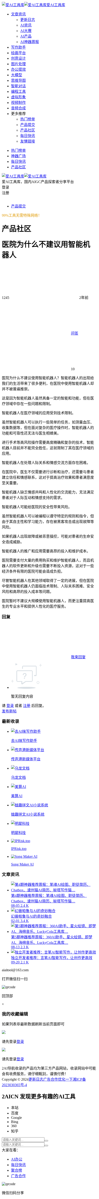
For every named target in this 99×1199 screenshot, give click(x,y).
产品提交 (27, 125)
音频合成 (18, 108)
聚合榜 (16, 1170)
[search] (46, 1140)
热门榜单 (27, 119)
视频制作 (18, 103)
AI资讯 (26, 25)
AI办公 (16, 1159)
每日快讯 (27, 136)
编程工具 (18, 91)
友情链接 (27, 141)
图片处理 (18, 64)
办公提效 (18, 69)
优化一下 (65, 1079)
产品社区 (27, 130)
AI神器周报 (29, 42)
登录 (10, 706)
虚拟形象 (18, 97)
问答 (74, 333)
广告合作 (50, 1079)
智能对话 (18, 86)
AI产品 (26, 36)
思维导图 (18, 80)
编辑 (23, 1014)
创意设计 (18, 58)
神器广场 (18, 156)
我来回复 (78, 657)
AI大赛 (26, 31)
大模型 (16, 75)
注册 (26, 706)
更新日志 (27, 20)
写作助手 (18, 47)
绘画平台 (18, 53)
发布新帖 (9, 711)
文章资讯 (18, 14)
